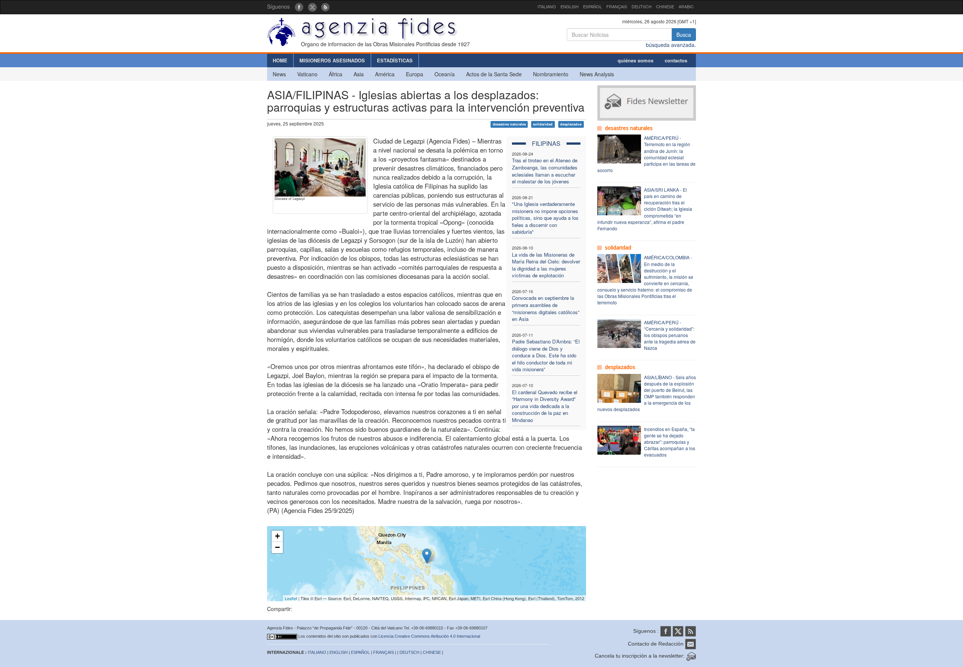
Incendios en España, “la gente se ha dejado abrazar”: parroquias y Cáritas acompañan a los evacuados (669, 442)
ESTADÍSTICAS (395, 60)
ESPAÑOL (592, 6)
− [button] (277, 547)
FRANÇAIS (616, 6)
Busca (683, 34)
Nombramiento (550, 74)
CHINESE (665, 6)
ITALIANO (547, 6)
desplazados (571, 124)
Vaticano (307, 74)
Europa (414, 74)
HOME (280, 60)
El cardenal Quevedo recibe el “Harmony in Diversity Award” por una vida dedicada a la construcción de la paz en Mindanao (544, 406)
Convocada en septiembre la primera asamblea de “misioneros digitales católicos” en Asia (545, 308)
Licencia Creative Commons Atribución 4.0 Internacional (429, 636)
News (279, 74)
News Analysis (597, 74)
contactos (676, 60)
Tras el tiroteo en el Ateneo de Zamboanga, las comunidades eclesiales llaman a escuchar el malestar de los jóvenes (544, 171)
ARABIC (686, 6)
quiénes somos (635, 60)
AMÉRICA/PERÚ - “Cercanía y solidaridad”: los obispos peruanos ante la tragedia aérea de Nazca (670, 335)
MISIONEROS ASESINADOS (332, 60)
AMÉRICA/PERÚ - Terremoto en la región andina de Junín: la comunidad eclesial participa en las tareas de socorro (646, 154)
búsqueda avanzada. (671, 44)
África (335, 74)
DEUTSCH (642, 6)
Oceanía (444, 74)
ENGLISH (569, 6)
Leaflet (291, 598)
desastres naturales (509, 124)
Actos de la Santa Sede (494, 74)
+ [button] (277, 536)
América (385, 74)
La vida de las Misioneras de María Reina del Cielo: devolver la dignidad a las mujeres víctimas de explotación (546, 265)
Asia (359, 74)
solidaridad (543, 124)
